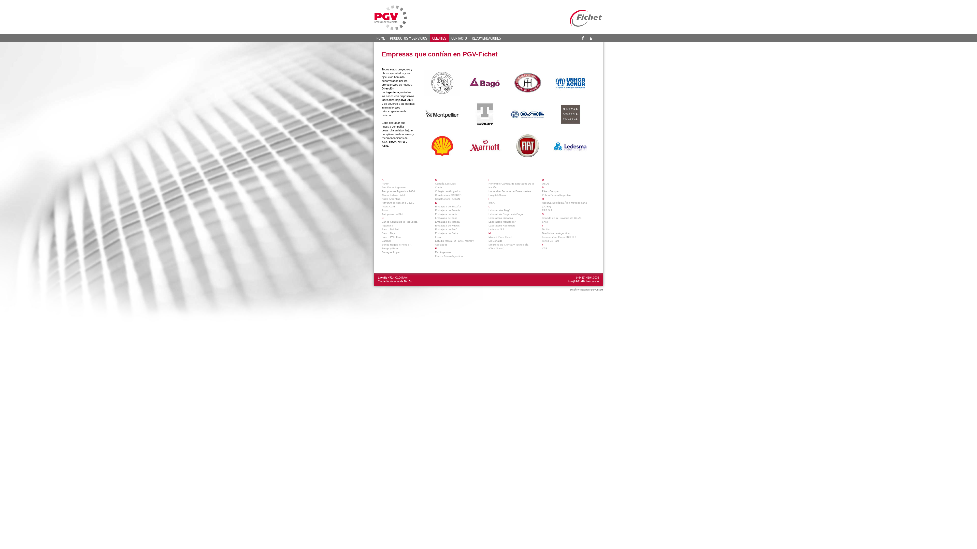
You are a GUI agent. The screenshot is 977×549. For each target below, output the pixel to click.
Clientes (439, 38)
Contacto (459, 38)
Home (381, 38)
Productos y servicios (408, 38)
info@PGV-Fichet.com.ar (583, 281)
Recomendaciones (486, 38)
